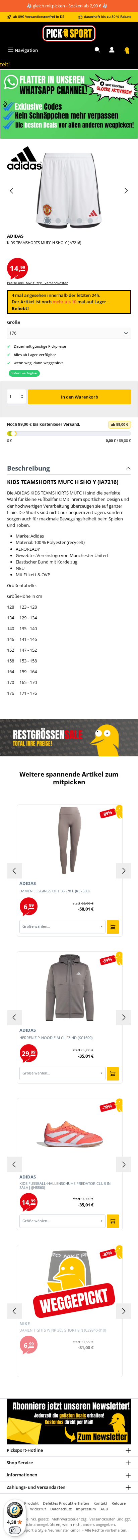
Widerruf (38, 1508)
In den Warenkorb (79, 397)
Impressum (86, 1508)
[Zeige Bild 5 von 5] (90, 221)
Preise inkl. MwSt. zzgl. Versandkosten (37, 283)
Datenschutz (61, 1508)
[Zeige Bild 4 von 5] (79, 221)
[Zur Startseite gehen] (69, 33)
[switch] (15, 1530)
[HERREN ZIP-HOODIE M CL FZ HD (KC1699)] (69, 987)
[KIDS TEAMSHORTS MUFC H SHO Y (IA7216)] (69, 191)
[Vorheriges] (12, 191)
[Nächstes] (5, 104)
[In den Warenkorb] (113, 927)
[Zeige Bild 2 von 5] (58, 221)
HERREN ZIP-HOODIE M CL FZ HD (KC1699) (55, 1038)
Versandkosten (102, 1518)
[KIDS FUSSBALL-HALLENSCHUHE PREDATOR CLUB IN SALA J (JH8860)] (69, 1134)
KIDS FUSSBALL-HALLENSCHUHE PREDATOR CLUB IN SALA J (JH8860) (65, 1186)
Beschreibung (28, 468)
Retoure (119, 1503)
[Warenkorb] (127, 50)
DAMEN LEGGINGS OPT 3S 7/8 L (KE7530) (54, 891)
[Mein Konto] (112, 50)
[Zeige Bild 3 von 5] (69, 221)
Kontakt (100, 1503)
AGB (104, 1508)
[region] (69, 104)
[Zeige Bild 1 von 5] (47, 221)
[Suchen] (97, 50)
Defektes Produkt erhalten (66, 1503)
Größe (13, 322)
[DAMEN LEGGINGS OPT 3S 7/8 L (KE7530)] (69, 840)
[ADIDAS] (69, 158)
